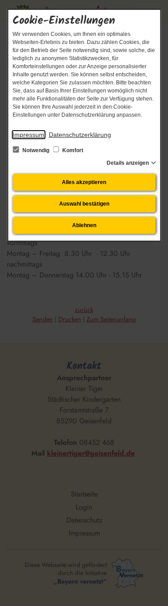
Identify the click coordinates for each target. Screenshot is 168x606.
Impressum (28, 134)
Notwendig (36, 150)
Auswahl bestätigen (84, 204)
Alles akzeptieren (84, 182)
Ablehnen (84, 225)
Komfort (72, 150)
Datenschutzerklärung (80, 134)
